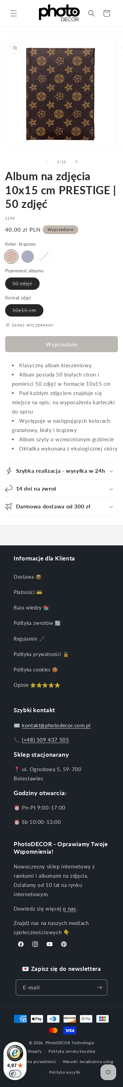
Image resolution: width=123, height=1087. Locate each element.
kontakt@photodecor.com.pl (56, 725)
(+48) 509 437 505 (45, 740)
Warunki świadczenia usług (88, 1061)
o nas (69, 908)
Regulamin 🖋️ (29, 639)
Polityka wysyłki (65, 1072)
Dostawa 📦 (27, 577)
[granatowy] (28, 256)
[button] (13, 13)
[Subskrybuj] (99, 987)
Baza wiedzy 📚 (31, 607)
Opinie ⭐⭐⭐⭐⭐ (37, 685)
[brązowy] (11, 256)
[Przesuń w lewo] (46, 161)
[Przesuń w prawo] (76, 161)
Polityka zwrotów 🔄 (37, 623)
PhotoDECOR (57, 1042)
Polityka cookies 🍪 (36, 669)
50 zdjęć (26, 285)
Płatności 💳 (28, 592)
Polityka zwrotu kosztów (72, 1051)
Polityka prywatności (36, 1061)
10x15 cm (27, 312)
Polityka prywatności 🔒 (41, 654)
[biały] (44, 256)
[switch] (15, 1073)
